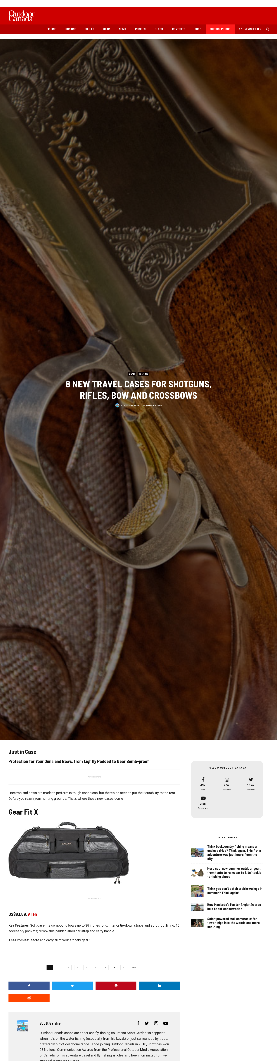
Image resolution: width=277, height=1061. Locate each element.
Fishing (51, 29)
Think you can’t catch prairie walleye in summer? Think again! (234, 891)
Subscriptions (220, 29)
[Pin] (116, 986)
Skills (89, 29)
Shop (197, 29)
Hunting (70, 29)
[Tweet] (72, 986)
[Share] (29, 986)
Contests (178, 29)
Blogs (159, 29)
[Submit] (29, 998)
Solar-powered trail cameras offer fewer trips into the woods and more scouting (233, 923)
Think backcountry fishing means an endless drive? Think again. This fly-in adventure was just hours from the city (234, 853)
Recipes (140, 29)
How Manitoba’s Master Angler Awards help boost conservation (234, 907)
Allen (32, 914)
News (122, 29)
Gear (106, 29)
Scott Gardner (130, 405)
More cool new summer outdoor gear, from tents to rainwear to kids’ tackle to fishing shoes (234, 873)
